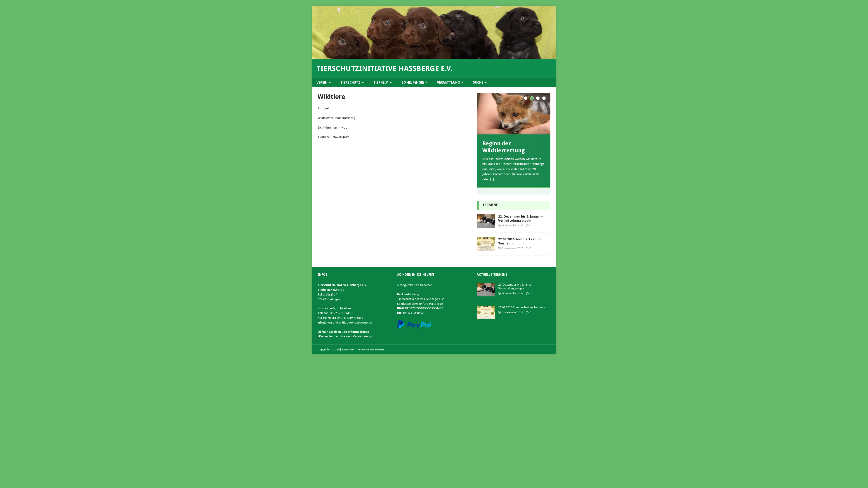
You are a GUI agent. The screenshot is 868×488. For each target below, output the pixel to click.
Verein (321, 82)
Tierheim (380, 82)
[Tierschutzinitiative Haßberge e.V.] (434, 56)
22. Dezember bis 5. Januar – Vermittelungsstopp (516, 286)
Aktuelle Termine (492, 274)
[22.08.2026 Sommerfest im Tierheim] (486, 248)
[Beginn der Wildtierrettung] (513, 113)
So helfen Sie (412, 82)
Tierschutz (350, 82)
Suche (478, 82)
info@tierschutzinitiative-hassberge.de (345, 322)
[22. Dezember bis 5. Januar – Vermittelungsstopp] (486, 225)
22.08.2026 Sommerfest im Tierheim (521, 307)
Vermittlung (448, 82)
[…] (492, 179)
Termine (490, 205)
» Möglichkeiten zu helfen (414, 285)
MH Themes (377, 349)
